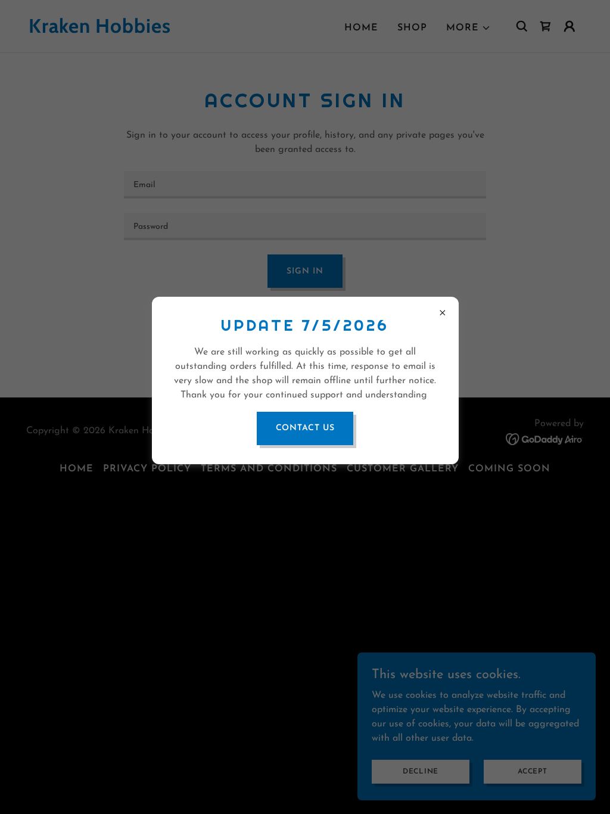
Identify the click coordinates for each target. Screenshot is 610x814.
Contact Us (305, 428)
